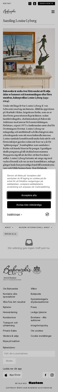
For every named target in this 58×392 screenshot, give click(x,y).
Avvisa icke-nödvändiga (29, 204)
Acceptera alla (29, 195)
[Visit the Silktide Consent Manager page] (47, 214)
